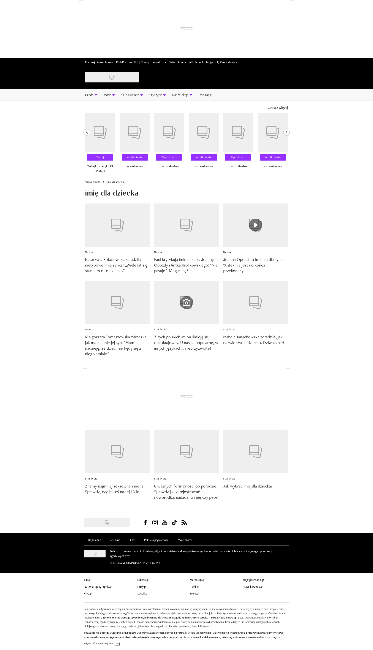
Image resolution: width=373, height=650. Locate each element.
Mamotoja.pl (197, 580)
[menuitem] (91, 94)
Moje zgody (185, 540)
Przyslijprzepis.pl (253, 586)
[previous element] (87, 144)
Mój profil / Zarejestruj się (222, 62)
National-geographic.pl (98, 586)
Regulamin (94, 540)
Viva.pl (88, 593)
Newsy (145, 62)
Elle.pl (87, 580)
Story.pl (194, 593)
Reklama (115, 540)
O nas (132, 540)
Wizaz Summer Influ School (186, 62)
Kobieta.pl (143, 580)
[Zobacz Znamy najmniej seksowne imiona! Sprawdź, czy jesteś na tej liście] (117, 451)
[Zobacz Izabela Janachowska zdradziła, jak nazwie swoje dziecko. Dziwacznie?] (255, 302)
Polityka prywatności (156, 540)
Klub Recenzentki (127, 62)
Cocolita (142, 593)
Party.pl (141, 586)
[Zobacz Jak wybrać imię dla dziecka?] (255, 451)
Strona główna (92, 182)
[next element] (286, 144)
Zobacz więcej (278, 107)
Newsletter (159, 62)
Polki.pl (194, 586)
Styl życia (160, 329)
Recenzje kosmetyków (99, 62)
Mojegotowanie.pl (253, 580)
